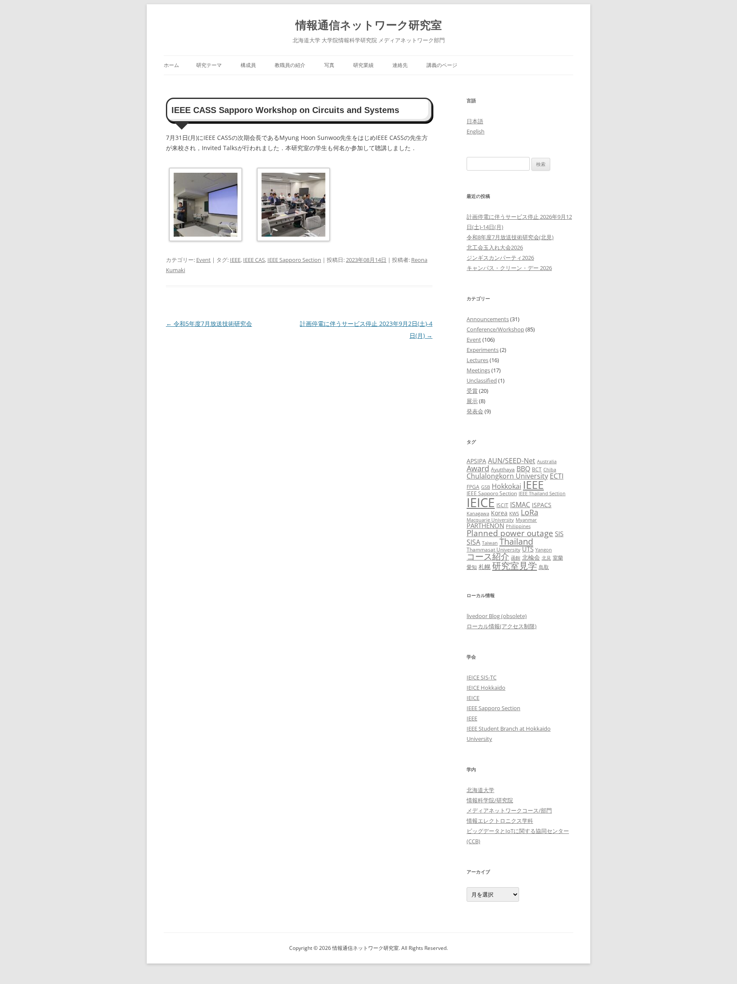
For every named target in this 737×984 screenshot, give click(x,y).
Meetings (478, 370)
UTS (528, 549)
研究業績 (363, 65)
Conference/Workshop (495, 329)
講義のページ (442, 65)
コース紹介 (488, 556)
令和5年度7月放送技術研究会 (209, 323)
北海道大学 (480, 790)
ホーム (171, 65)
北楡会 (531, 557)
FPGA (473, 487)
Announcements (488, 319)
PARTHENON (485, 525)
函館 (515, 558)
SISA (473, 542)
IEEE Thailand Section (542, 493)
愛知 (472, 567)
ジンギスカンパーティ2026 (500, 257)
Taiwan (490, 543)
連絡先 (400, 65)
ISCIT (502, 505)
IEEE (235, 260)
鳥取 (544, 567)
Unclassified (482, 380)
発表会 (475, 411)
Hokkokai (506, 486)
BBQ (523, 468)
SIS (559, 533)
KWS (514, 514)
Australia (547, 461)
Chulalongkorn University (507, 476)
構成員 (248, 65)
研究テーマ (209, 65)
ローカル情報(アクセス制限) (502, 626)
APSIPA (476, 461)
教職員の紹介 (290, 65)
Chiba (549, 470)
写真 (329, 65)
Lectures (477, 360)
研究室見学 (514, 565)
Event (203, 260)
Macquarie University (490, 520)
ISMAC (520, 504)
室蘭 (558, 557)
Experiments (483, 350)
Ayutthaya (503, 469)
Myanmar (526, 520)
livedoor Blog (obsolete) (497, 616)
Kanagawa (478, 514)
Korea (499, 513)
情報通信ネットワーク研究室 (369, 24)
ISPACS (541, 505)
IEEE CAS (254, 260)
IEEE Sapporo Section (294, 260)
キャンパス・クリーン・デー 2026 (509, 268)
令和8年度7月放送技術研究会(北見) (510, 237)
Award (478, 468)
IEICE (481, 502)
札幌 (484, 567)
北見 (546, 558)
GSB (485, 487)
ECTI (556, 476)
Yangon (543, 550)
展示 (472, 401)
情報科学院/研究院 (490, 800)
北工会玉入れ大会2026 (495, 247)
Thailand (516, 541)
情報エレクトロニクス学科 (500, 820)
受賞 (472, 391)
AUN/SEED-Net (511, 460)
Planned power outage (510, 533)
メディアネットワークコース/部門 (509, 810)
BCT (537, 469)
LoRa (529, 512)
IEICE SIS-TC (481, 677)
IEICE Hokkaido (486, 687)
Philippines (518, 526)
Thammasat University (493, 549)
